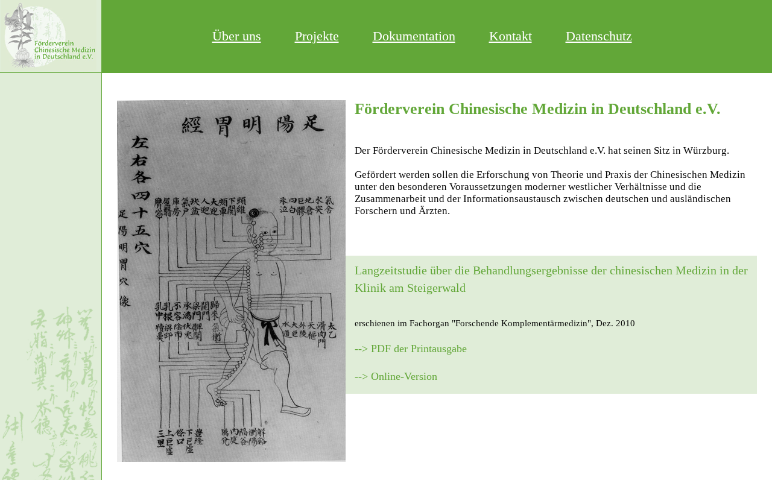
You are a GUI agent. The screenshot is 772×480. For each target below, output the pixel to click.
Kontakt (510, 35)
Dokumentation (414, 35)
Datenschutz (599, 35)
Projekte (317, 35)
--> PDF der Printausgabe (411, 349)
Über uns (236, 35)
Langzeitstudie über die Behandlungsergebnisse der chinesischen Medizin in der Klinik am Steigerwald (551, 279)
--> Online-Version (396, 376)
